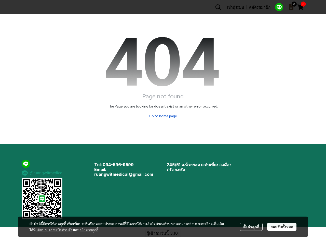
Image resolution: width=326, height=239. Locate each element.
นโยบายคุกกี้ (89, 230)
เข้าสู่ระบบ (235, 7)
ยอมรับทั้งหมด (281, 226)
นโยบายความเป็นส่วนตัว (54, 230)
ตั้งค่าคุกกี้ (251, 226)
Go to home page (163, 115)
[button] (218, 7)
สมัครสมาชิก (260, 7)
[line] (279, 7)
